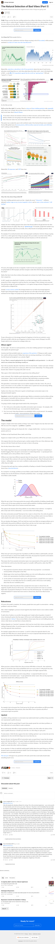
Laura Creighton (7, 801)
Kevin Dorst (7, 12)
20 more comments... (5, 870)
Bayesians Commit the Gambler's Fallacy (13, 899)
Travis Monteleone (7, 843)
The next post (4, 756)
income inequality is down (25, 202)
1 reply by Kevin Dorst (10, 864)
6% (10, 73)
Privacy (26, 933)
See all (4, 908)
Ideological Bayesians (7, 890)
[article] (27, 884)
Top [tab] (3, 877)
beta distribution (13, 468)
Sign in (51, 2)
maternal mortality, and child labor (42, 125)
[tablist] (7, 788)
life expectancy (12, 169)
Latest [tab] (6, 877)
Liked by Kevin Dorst (9, 803)
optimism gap (28, 227)
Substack (20, 941)
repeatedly (50, 108)
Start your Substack (24, 937)
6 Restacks (18, 767)
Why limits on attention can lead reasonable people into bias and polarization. (20, 892)
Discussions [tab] (12, 877)
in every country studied (12, 290)
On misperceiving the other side (9, 883)
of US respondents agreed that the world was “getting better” (27, 73)
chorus (28, 108)
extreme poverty (20, 125)
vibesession (39, 200)
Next (49, 778)
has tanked (42, 40)
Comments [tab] (4, 788)
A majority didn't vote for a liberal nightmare (14, 882)
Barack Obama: (18, 112)
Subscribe (45, 2)
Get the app (34, 937)
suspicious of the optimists (30, 353)
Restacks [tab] (11, 788)
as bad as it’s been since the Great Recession (19, 42)
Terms (30, 933)
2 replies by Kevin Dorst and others (13, 839)
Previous (6, 778)
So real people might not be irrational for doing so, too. (14, 901)
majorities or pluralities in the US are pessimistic (21, 69)
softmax (13, 619)
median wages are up (11, 202)
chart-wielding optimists (38, 108)
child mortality (29, 125)
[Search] (52, 877)
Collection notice (37, 933)
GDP (19, 169)
